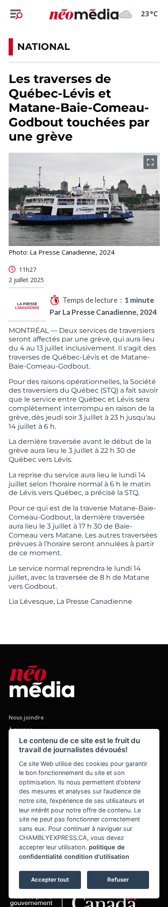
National (43, 46)
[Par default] (42, 679)
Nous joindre (26, 717)
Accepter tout (50, 879)
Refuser (118, 879)
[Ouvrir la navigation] (16, 14)
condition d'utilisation (96, 856)
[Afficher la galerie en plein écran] (150, 162)
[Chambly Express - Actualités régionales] (83, 14)
